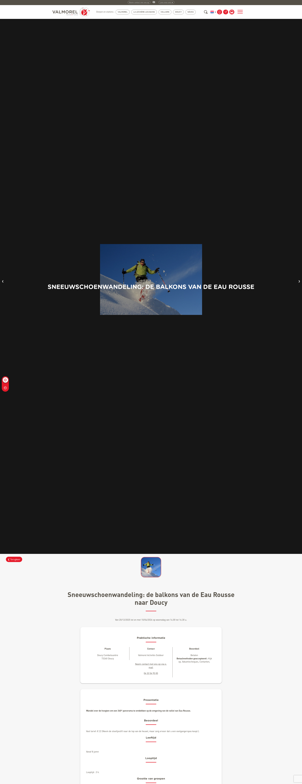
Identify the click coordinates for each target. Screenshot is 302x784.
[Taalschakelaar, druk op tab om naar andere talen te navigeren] (212, 12)
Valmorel (123, 12)
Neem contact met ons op (139, 2)
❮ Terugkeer (14, 559)
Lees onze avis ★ (166, 2)
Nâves (191, 12)
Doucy (178, 12)
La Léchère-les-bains (144, 12)
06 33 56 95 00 (151, 673)
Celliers (165, 12)
